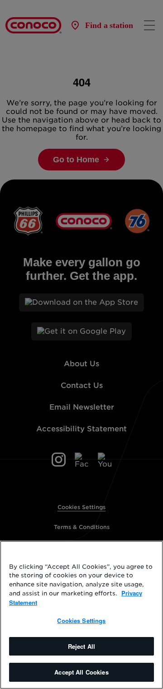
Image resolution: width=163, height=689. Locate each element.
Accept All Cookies (81, 672)
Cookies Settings (81, 620)
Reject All (81, 646)
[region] (81, 615)
